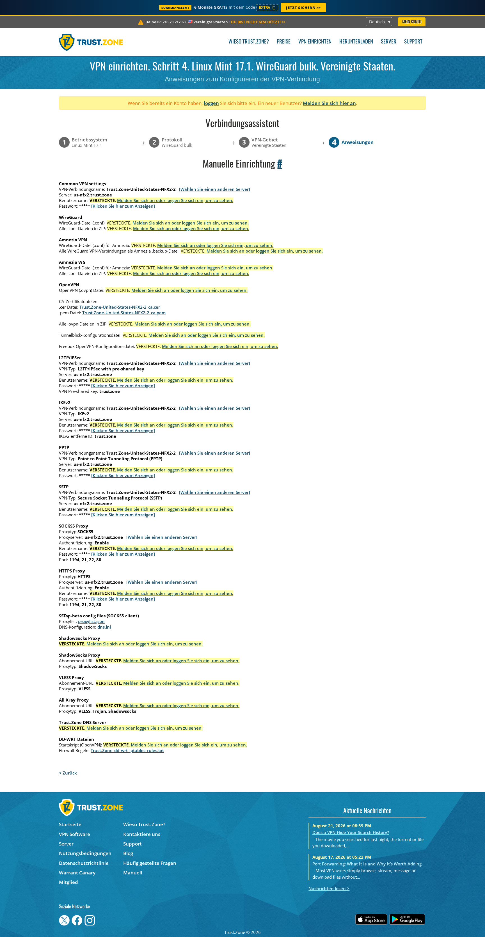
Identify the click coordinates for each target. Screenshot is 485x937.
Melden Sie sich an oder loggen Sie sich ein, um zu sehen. (175, 200)
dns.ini (104, 627)
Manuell (132, 872)
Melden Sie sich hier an (329, 103)
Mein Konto (411, 22)
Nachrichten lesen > (328, 888)
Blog (128, 853)
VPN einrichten (314, 42)
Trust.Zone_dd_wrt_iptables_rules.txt (127, 750)
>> (258, 21)
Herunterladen (356, 42)
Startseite (70, 824)
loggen (211, 103)
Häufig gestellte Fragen (149, 863)
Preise (283, 42)
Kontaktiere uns (141, 834)
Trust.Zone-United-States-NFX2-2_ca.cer (119, 307)
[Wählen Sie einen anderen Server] (214, 189)
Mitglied (68, 882)
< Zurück (68, 773)
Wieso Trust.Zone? (248, 42)
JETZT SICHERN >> (303, 7)
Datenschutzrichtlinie (84, 863)
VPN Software (74, 834)
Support (413, 42)
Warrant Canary (77, 872)
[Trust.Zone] (91, 42)
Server (388, 42)
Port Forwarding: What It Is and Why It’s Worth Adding (367, 864)
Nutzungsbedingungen (85, 853)
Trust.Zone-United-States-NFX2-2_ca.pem (124, 312)
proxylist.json (91, 621)
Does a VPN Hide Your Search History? (350, 832)
